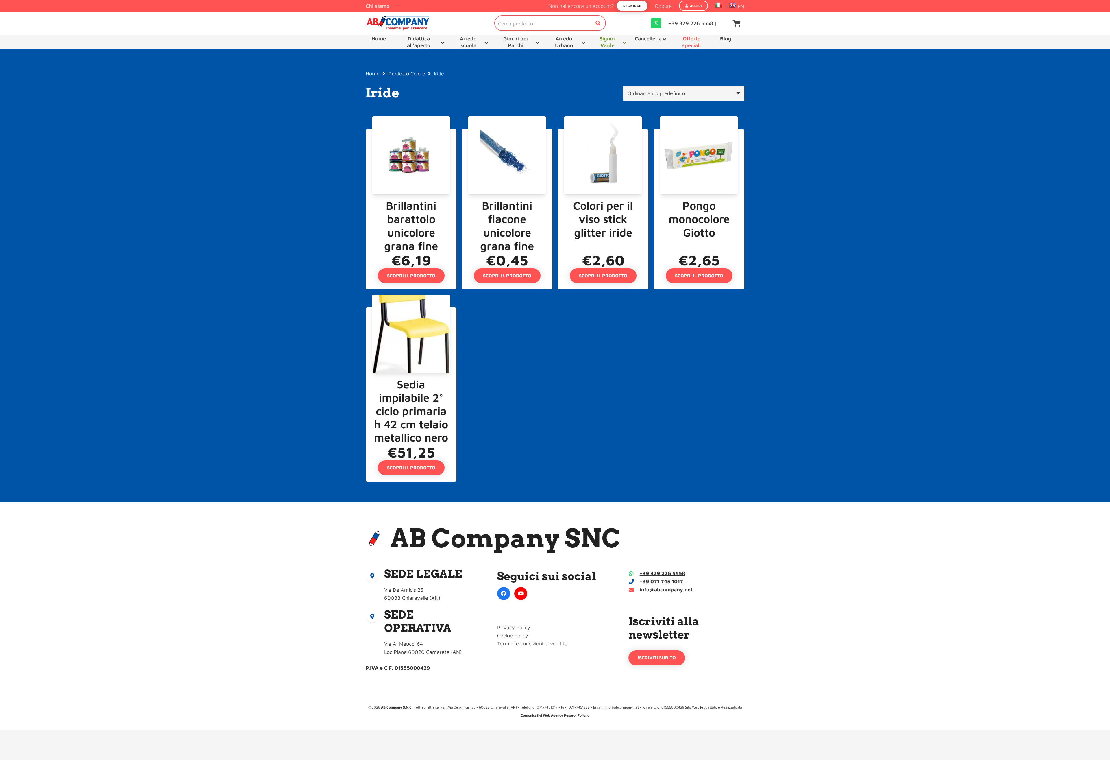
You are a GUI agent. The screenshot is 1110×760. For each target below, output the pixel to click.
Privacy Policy (513, 627)
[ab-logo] (398, 23)
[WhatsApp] (656, 23)
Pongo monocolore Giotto (699, 219)
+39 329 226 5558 (662, 573)
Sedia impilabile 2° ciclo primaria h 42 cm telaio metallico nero (411, 411)
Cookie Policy (512, 635)
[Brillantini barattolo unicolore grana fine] (411, 133)
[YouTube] (520, 593)
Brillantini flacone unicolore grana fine (507, 225)
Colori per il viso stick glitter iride (603, 219)
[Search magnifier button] (598, 23)
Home (373, 74)
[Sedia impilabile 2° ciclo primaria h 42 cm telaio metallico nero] (411, 311)
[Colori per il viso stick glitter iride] (603, 133)
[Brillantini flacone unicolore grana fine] (507, 133)
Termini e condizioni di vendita (532, 644)
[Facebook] (503, 593)
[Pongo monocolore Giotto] (699, 133)
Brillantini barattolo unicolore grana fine (411, 225)
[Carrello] (736, 23)
